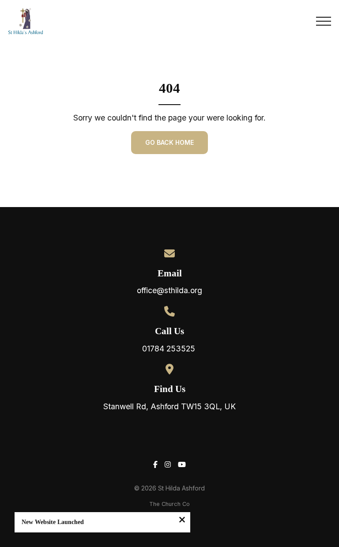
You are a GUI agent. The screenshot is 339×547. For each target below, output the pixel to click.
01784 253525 (169, 348)
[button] (323, 21)
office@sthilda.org (169, 290)
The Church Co (169, 504)
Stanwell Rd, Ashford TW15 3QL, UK (169, 406)
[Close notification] (182, 520)
